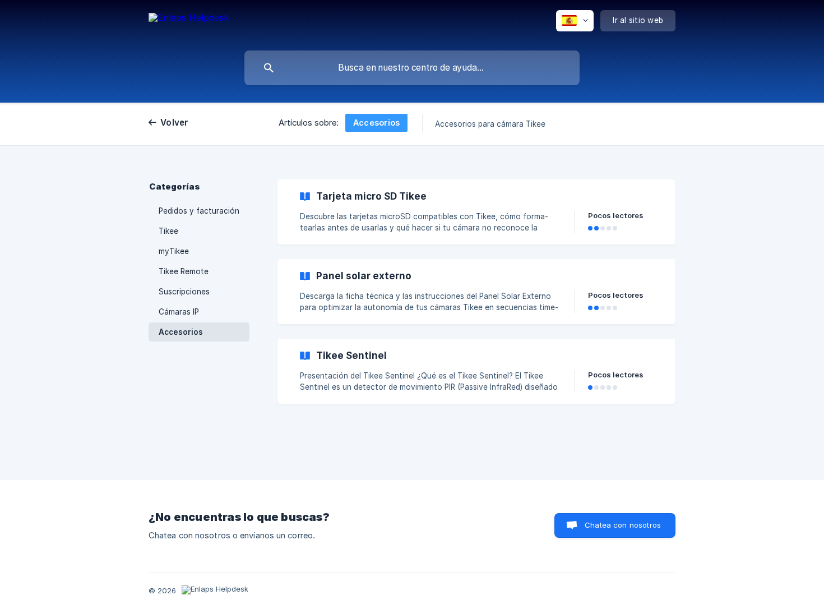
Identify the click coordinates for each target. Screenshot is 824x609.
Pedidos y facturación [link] (199, 210)
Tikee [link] (168, 231)
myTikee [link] (174, 251)
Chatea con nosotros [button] (623, 524)
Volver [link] (174, 122)
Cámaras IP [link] (179, 311)
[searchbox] (412, 67)
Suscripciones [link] (184, 291)
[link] (476, 211)
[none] (189, 22)
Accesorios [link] (181, 331)
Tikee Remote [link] (184, 271)
